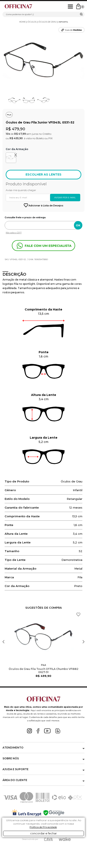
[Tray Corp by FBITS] (65, 839)
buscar (81, 15)
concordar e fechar (43, 833)
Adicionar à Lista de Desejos (46, 205)
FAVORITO (78, 614)
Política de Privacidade (43, 827)
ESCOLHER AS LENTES (43, 174)
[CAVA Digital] (48, 839)
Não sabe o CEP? (14, 232)
